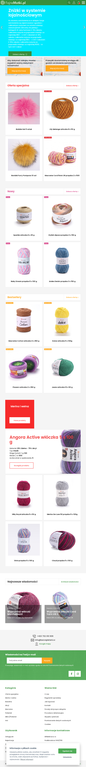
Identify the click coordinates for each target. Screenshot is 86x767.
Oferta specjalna (11, 694)
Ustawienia (67, 757)
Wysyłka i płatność (52, 717)
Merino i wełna (10, 698)
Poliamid (8, 713)
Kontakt (48, 705)
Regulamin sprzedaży (53, 698)
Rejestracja (9, 740)
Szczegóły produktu (23, 130)
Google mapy (45, 644)
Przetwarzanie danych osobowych (61, 665)
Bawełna (8, 702)
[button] (1, 30)
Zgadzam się (67, 751)
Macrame (9, 709)
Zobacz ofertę (70, 40)
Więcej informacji (19, 71)
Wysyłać (47, 661)
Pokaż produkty (20, 420)
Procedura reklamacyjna (54, 713)
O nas (47, 694)
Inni (6, 720)
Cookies (48, 724)
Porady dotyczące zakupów (55, 709)
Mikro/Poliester (11, 717)
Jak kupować (50, 702)
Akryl (7, 705)
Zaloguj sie (9, 737)
